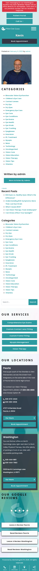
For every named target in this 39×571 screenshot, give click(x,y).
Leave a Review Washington (19, 541)
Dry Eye (9, 104)
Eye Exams (10, 119)
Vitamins (9, 164)
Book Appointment (19, 41)
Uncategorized (12, 149)
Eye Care (9, 113)
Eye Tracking (11, 128)
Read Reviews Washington (20, 549)
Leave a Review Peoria (19, 525)
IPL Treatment (11, 137)
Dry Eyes (9, 107)
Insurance (10, 134)
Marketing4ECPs (18, 560)
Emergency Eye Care (14, 110)
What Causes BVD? (13, 207)
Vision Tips (10, 161)
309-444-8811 (10, 460)
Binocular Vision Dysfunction (17, 95)
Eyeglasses (10, 131)
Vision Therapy (12, 158)
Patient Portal (19, 15)
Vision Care (10, 152)
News (8, 143)
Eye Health (10, 122)
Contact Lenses (12, 101)
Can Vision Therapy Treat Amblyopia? (21, 210)
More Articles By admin (19, 180)
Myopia (9, 140)
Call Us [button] (19, 21)
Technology (10, 146)
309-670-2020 (11, 399)
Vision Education (12, 155)
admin (28, 51)
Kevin (4, 188)
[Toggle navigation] (33, 28)
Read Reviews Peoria (19, 533)
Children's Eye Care (13, 98)
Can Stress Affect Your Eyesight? (19, 213)
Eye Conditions (12, 116)
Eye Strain (10, 125)
